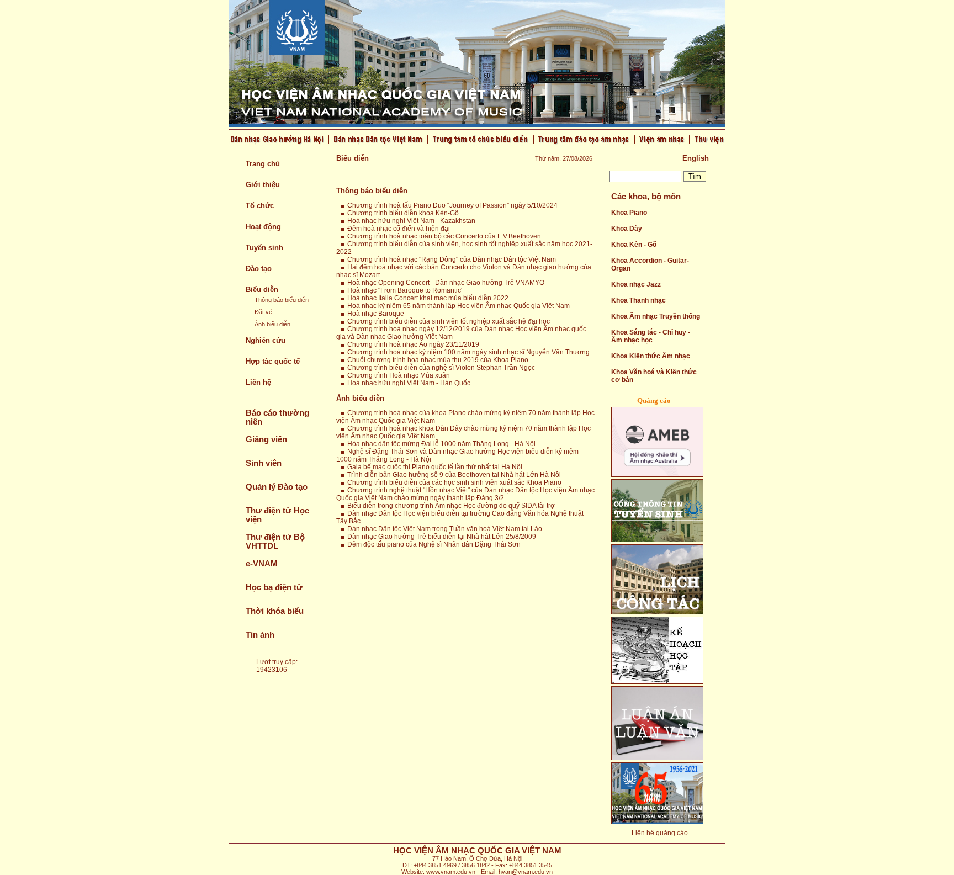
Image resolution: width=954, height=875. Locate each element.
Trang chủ (263, 164)
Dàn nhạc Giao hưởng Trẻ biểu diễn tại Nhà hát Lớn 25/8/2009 (440, 536)
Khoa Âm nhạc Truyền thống (655, 316)
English (695, 158)
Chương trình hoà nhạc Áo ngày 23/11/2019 (411, 344)
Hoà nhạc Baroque (374, 313)
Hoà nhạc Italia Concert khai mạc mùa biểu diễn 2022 (426, 298)
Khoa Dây (626, 228)
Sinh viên (264, 463)
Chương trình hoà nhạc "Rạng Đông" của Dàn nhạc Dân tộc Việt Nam (450, 259)
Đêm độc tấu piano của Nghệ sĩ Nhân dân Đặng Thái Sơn (432, 544)
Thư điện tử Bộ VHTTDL (275, 541)
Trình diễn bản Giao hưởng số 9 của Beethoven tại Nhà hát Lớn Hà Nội (452, 475)
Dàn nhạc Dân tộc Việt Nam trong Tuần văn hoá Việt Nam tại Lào (443, 529)
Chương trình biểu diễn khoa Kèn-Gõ (401, 213)
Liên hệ (258, 382)
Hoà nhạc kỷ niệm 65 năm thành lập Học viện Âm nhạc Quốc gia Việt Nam (457, 306)
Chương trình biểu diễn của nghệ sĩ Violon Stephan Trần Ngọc (439, 368)
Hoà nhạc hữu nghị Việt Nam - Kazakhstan (409, 221)
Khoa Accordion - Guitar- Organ (650, 264)
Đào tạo (259, 268)
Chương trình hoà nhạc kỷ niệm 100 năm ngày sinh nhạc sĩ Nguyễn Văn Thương (467, 352)
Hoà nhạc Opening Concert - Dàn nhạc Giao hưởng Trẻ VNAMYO (444, 283)
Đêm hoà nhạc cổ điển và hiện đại (397, 228)
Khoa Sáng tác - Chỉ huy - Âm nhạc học (650, 336)
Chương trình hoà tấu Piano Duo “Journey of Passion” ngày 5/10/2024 (451, 205)
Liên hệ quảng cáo (660, 833)
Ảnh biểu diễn (272, 324)
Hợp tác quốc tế (273, 361)
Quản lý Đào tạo (277, 486)
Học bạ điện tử (274, 587)
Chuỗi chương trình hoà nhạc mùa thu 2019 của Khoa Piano (436, 360)
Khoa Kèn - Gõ (633, 244)
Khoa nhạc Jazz (636, 284)
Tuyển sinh (264, 247)
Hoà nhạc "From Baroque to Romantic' (403, 290)
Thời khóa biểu (275, 611)
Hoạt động (263, 226)
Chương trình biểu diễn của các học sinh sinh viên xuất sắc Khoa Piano (452, 482)
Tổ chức (260, 205)
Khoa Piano (629, 212)
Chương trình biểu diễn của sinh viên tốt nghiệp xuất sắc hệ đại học (447, 321)
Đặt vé (263, 312)
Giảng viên (266, 439)
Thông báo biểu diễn (282, 299)
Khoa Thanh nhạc (638, 300)
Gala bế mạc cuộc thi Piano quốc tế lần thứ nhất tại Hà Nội (433, 467)
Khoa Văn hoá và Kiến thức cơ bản (654, 376)
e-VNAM (262, 563)
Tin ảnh (260, 634)
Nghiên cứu (265, 340)
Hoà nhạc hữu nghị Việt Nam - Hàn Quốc (407, 383)
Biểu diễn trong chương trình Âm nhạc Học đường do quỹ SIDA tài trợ (449, 506)
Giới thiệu (263, 185)
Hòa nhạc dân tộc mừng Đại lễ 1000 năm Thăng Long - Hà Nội (440, 444)
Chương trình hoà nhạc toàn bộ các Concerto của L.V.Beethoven (442, 236)
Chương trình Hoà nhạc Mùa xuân (397, 375)
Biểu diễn (262, 289)
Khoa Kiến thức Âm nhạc (650, 356)
